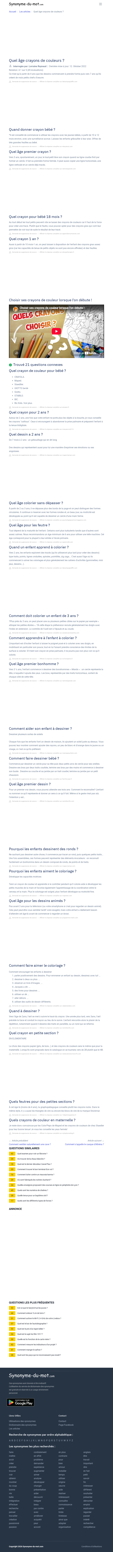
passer (86, 1516)
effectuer (13, 1504)
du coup (13, 1486)
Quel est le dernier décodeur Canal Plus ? (34, 1164)
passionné (14, 1523)
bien (61, 1463)
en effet (37, 1456)
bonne (12, 1489)
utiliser (62, 1478)
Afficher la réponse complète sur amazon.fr (54, 407)
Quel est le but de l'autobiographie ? (32, 1324)
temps (62, 1474)
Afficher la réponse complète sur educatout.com (56, 146)
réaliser (62, 1493)
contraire (63, 1456)
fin (84, 1482)
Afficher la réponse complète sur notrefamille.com (57, 801)
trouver (12, 1471)
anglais (87, 1452)
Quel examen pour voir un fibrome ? (32, 1154)
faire (11, 1452)
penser (12, 1512)
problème (38, 1459)
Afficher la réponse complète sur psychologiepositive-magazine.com (63, 520)
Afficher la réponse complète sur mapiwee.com (56, 896)
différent (87, 1489)
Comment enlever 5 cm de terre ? (31, 1313)
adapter (62, 1523)
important (88, 1463)
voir (11, 1474)
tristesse (63, 1516)
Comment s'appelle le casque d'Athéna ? (84, 1144)
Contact (62, 1421)
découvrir (38, 1497)
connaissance (65, 1504)
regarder (87, 1512)
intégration (14, 1501)
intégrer (37, 1501)
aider (36, 1493)
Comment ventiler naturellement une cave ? (30, 1144)
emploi (86, 1504)
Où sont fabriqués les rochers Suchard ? (34, 1180)
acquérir (38, 1519)
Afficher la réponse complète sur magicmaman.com (57, 455)
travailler (13, 1516)
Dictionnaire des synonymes (22, 1425)
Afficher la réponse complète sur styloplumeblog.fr (57, 1133)
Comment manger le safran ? (29, 1350)
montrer (13, 1482)
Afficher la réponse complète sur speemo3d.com (56, 542)
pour (61, 1459)
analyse (37, 1478)
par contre (39, 1508)
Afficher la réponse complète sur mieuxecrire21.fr (57, 429)
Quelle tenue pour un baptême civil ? (32, 1195)
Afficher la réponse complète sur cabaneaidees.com (57, 1006)
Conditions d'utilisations (91, 1546)
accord (37, 1527)
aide (61, 1489)
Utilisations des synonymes (22, 1421)
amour (62, 1467)
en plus (62, 1452)
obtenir (12, 1478)
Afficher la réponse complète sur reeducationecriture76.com (60, 1054)
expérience (39, 1467)
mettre (12, 1456)
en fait (86, 1471)
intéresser (88, 1486)
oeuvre (62, 1486)
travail (86, 1459)
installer (62, 1471)
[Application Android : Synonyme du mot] (21, 1402)
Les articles (14, 1428)
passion (13, 1527)
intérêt (86, 1519)
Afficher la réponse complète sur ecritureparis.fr (56, 659)
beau (36, 1504)
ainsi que (63, 1519)
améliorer (38, 1516)
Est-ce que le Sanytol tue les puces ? (32, 1308)
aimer (36, 1474)
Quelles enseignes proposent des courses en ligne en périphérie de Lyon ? (48, 1185)
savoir (86, 1478)
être (85, 1456)
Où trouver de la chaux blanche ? (31, 1159)
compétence (89, 1527)
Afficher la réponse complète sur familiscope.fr (56, 779)
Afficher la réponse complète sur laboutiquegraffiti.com (58, 82)
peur (36, 1523)
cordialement (40, 1452)
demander (39, 1463)
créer (11, 1463)
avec (36, 1512)
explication (88, 1508)
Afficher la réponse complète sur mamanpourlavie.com (58, 753)
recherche (13, 1508)
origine (62, 1482)
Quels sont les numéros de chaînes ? (32, 1190)
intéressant (64, 1497)
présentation (40, 1489)
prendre (12, 1467)
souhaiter (87, 1493)
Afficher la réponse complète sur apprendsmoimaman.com (60, 234)
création (13, 1519)
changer (38, 1486)
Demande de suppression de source (24, 82)
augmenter (39, 1471)
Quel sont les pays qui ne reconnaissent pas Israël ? (39, 1355)
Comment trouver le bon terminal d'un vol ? (35, 1169)
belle (11, 1497)
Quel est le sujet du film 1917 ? (30, 1334)
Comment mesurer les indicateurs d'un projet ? (37, 1344)
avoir (11, 1459)
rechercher (88, 1523)
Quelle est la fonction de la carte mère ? (33, 1339)
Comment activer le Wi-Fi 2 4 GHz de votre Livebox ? (39, 1318)
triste (61, 1512)
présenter (87, 1497)
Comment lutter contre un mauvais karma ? (35, 1174)
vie (10, 1493)
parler (61, 1508)
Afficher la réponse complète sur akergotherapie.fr (57, 252)
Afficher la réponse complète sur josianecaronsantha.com (59, 633)
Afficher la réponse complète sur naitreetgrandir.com (58, 169)
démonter (88, 1501)
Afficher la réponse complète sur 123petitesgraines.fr (58, 1115)
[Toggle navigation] (100, 4)
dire (85, 1467)
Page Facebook (66, 1425)
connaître (63, 1501)
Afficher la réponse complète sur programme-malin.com (59, 918)
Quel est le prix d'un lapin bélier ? (31, 1329)
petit (85, 1474)
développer (39, 1482)
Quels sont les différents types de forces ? (35, 1201)
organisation (65, 1527)
